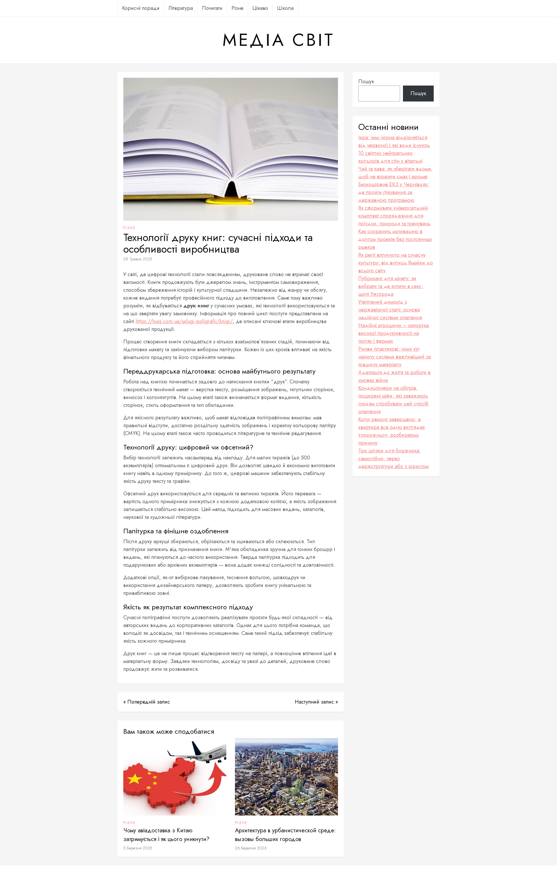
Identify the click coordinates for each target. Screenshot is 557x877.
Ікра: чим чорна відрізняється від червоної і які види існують (394, 141)
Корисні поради (141, 8)
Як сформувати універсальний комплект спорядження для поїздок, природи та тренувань (394, 215)
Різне (237, 8)
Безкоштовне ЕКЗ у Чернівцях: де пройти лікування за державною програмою (393, 192)
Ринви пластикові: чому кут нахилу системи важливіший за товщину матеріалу (394, 356)
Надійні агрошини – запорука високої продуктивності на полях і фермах (393, 333)
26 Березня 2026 (251, 848)
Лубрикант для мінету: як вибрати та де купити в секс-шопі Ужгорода (390, 286)
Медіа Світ (278, 40)
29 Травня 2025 (137, 259)
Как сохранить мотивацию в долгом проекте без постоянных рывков (395, 239)
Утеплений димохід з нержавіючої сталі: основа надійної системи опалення (390, 309)
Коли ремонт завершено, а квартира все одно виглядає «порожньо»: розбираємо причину (391, 431)
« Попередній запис (146, 702)
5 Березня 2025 (137, 848)
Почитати (212, 8)
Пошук (366, 81)
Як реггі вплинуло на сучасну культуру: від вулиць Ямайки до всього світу (395, 262)
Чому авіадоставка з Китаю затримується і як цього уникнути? (166, 834)
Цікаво (260, 8)
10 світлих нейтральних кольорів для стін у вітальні (390, 157)
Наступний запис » (316, 702)
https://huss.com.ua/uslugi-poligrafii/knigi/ (184, 321)
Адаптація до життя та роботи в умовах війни (394, 376)
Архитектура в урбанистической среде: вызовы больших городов (285, 834)
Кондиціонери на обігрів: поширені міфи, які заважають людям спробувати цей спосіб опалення (393, 399)
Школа (285, 8)
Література (181, 8)
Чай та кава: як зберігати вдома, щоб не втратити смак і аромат (395, 172)
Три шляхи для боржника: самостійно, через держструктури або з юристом (393, 458)
